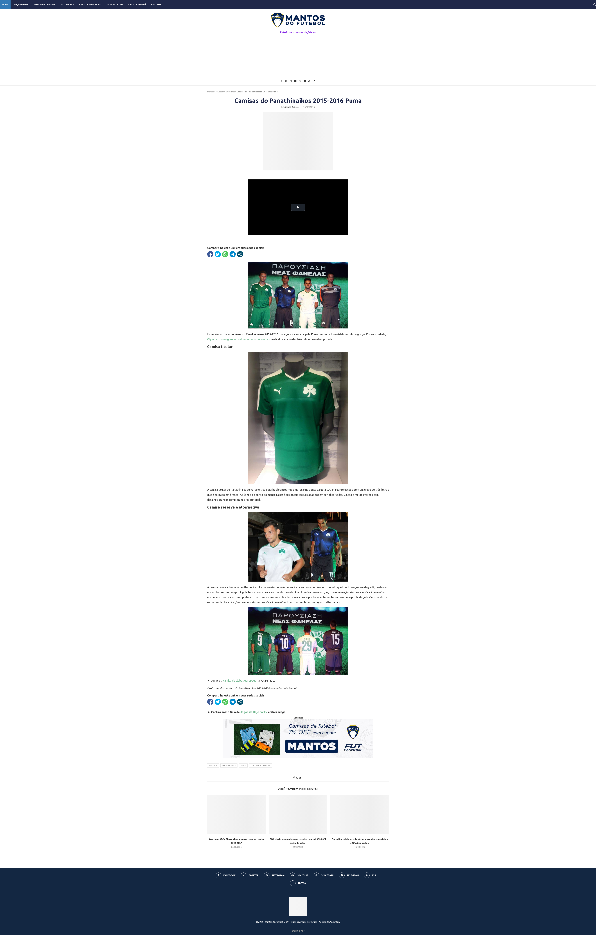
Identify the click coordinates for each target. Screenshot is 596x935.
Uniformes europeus (260, 765)
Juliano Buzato (291, 107)
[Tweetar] (218, 254)
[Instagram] (291, 81)
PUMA (243, 765)
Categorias (66, 4)
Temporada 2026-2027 (43, 4)
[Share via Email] (300, 777)
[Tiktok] (314, 81)
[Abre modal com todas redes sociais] (240, 254)
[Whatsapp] (300, 81)
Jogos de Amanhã (137, 4)
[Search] (594, 4)
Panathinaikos (228, 765)
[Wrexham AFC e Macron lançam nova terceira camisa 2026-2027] (236, 814)
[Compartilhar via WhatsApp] (225, 254)
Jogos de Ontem (114, 4)
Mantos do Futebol (215, 92)
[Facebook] (281, 81)
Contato (156, 4)
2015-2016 (213, 765)
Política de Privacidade (329, 922)
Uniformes (230, 92)
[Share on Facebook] (294, 777)
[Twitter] (286, 81)
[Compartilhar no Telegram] (233, 254)
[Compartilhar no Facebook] (210, 254)
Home (5, 4)
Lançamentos (20, 4)
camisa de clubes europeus (239, 680)
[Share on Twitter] (297, 777)
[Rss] (309, 81)
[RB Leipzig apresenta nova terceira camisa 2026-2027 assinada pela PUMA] (298, 814)
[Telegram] (305, 81)
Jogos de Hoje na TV (90, 4)
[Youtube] (295, 81)
